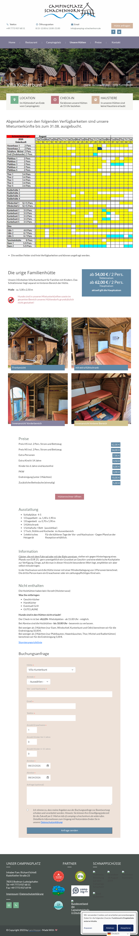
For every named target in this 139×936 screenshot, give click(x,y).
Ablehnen (110, 928)
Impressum (12, 893)
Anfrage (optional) (35, 784)
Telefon (30, 713)
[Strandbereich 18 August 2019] (113, 876)
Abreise (30, 772)
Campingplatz (53, 42)
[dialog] (109, 922)
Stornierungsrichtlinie (30, 642)
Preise (98, 42)
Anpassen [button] (88, 928)
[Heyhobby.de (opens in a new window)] (59, 904)
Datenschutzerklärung (51, 822)
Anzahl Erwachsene (36, 725)
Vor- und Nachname (36, 688)
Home (12, 42)
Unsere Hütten (78, 42)
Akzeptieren (126, 928)
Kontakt (116, 42)
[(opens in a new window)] (113, 32)
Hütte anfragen (122, 25)
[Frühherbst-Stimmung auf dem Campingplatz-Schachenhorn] (98, 879)
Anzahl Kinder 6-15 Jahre (38, 748)
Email (29, 701)
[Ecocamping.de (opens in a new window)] (59, 890)
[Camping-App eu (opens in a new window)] (80, 890)
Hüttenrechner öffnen (69, 496)
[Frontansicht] (37, 343)
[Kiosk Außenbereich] (98, 895)
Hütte (29, 665)
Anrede (30, 676)
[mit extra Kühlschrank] (101, 343)
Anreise (30, 760)
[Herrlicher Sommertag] (127, 875)
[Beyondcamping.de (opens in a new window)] (59, 875)
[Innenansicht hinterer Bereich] (101, 398)
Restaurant (31, 42)
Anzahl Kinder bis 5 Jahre (38, 737)
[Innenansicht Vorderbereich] (37, 398)
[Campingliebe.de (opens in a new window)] (80, 875)
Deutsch (115, 933)
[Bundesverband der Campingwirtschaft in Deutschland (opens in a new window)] (80, 906)
